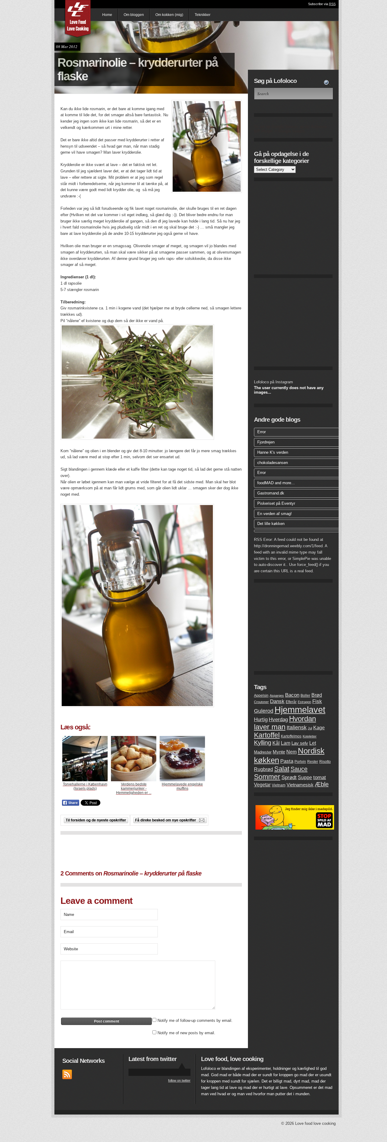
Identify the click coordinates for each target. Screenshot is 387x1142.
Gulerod (263, 711)
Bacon (292, 695)
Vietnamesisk (300, 784)
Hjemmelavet (300, 710)
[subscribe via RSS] (67, 1078)
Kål (276, 743)
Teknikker (202, 15)
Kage (319, 727)
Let (312, 743)
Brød (316, 695)
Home (107, 15)
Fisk (317, 701)
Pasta (286, 761)
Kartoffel (267, 735)
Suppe (305, 777)
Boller (305, 695)
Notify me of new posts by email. (186, 1033)
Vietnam (278, 785)
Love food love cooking (78, 19)
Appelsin (261, 695)
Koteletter (310, 736)
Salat (281, 769)
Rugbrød (263, 769)
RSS (332, 4)
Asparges (277, 695)
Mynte (279, 752)
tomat (319, 777)
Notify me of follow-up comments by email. (195, 1020)
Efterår (291, 702)
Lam (285, 743)
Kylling (262, 742)
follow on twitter (179, 1080)
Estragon (304, 702)
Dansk (277, 701)
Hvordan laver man (285, 723)
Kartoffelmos (291, 736)
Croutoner (261, 702)
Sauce (299, 769)
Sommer (267, 777)
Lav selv (299, 743)
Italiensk (297, 727)
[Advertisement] (151, 851)
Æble (322, 784)
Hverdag (278, 719)
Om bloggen (134, 15)
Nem (291, 751)
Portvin (300, 762)
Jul (310, 728)
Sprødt (289, 777)
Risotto (325, 762)
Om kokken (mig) (169, 15)
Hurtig (261, 719)
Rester (312, 762)
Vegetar (262, 784)
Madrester (263, 752)
